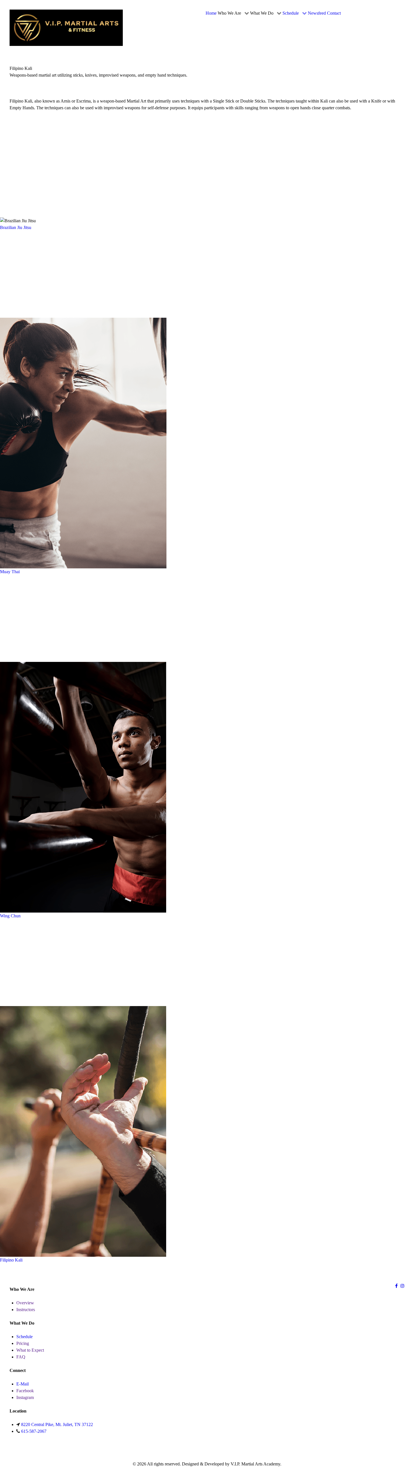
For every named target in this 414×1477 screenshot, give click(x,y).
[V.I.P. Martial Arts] (66, 27)
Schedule (24, 1336)
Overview (25, 1302)
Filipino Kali (11, 1260)
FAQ (20, 1356)
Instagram (25, 1397)
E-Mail (22, 1384)
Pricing (22, 1343)
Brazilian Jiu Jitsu (15, 227)
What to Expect (30, 1350)
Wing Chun (10, 915)
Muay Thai (10, 571)
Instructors (25, 1309)
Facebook (25, 1390)
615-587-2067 (33, 1431)
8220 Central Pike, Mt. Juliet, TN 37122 (57, 1424)
